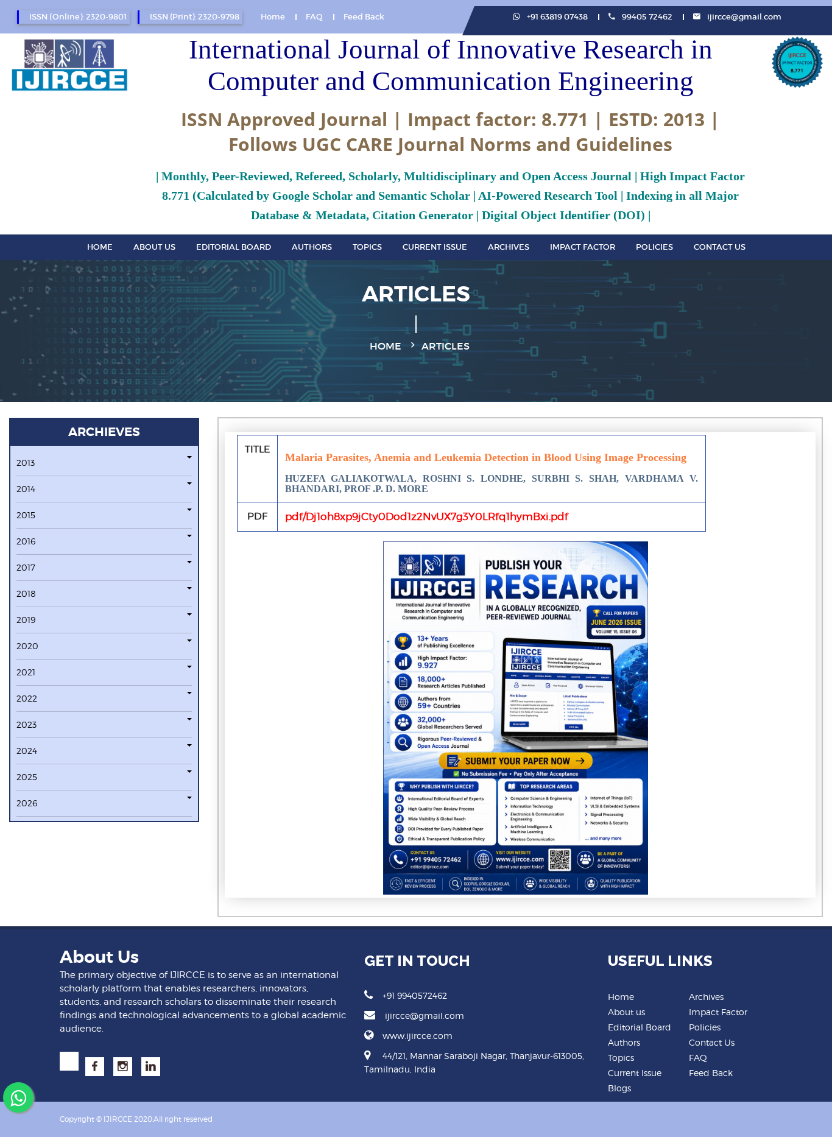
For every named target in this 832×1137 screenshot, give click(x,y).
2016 (25, 541)
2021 (25, 672)
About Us (154, 247)
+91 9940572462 (415, 995)
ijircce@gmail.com (744, 17)
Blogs (619, 1088)
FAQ (314, 17)
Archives (508, 247)
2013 (25, 462)
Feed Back (364, 17)
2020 (27, 646)
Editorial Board (233, 247)
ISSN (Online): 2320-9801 (78, 17)
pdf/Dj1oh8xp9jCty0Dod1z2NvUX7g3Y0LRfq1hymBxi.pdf (426, 516)
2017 (25, 567)
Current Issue (435, 247)
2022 (26, 698)
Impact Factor (582, 247)
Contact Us (720, 247)
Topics (367, 247)
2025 (26, 777)
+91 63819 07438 (556, 17)
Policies (654, 247)
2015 (25, 515)
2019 (25, 619)
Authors (312, 247)
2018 (26, 593)
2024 (26, 750)
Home (273, 17)
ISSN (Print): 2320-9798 (194, 17)
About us (626, 1012)
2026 (26, 803)
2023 (26, 724)
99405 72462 (646, 17)
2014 (25, 489)
